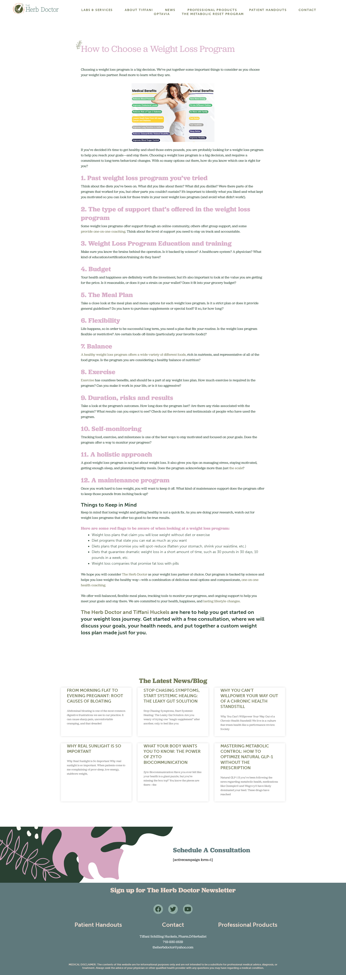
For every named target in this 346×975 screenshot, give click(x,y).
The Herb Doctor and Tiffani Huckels (125, 612)
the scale (235, 468)
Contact (307, 10)
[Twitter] (173, 909)
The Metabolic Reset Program (213, 14)
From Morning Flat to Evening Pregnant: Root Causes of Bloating (95, 696)
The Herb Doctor (134, 574)
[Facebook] (158, 909)
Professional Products (212, 10)
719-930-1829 (173, 942)
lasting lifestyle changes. (221, 601)
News (170, 10)
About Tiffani (139, 10)
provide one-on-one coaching (103, 231)
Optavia (162, 14)
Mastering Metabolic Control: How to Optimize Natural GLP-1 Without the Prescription (246, 756)
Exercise (87, 380)
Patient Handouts (268, 10)
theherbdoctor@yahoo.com (173, 947)
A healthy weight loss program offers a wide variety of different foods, (133, 354)
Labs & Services (97, 10)
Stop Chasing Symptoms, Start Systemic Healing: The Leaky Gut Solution (172, 696)
